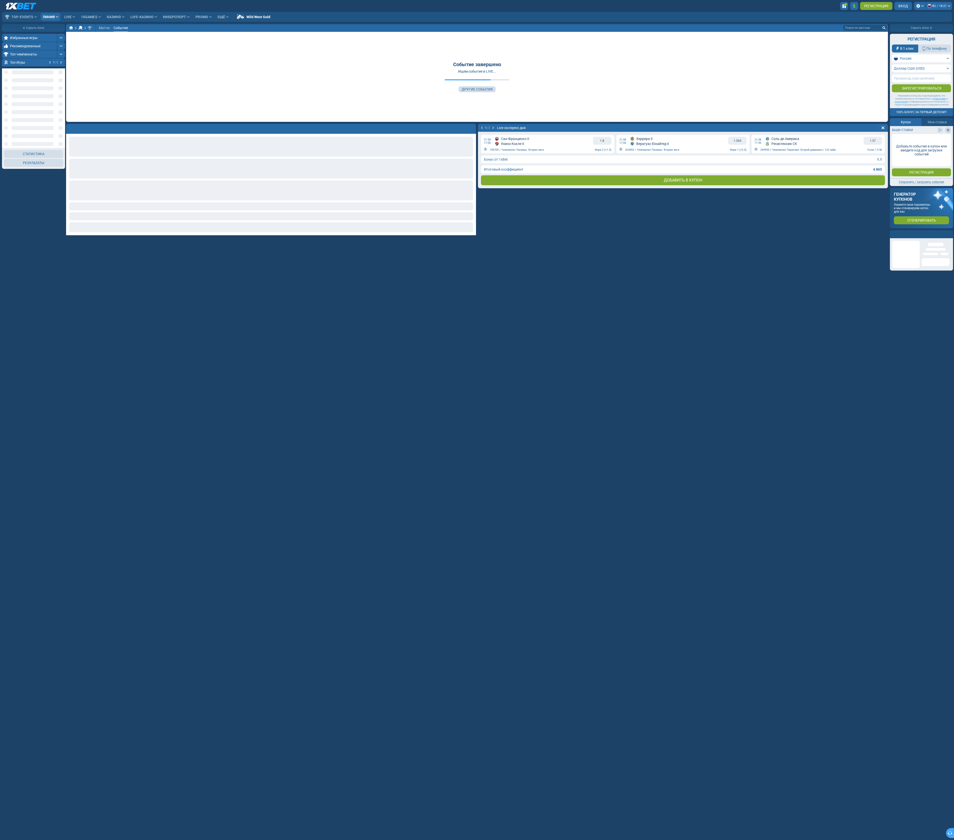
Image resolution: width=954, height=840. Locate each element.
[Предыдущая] (50, 62)
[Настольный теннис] (80, 28)
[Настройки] (920, 6)
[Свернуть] (61, 178)
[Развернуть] (61, 38)
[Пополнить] (854, 6)
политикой (901, 101)
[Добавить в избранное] (60, 70)
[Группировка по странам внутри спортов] (61, 121)
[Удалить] (883, 128)
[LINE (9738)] (71, 28)
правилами (939, 98)
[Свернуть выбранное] (55, 121)
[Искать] (884, 28)
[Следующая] (61, 62)
